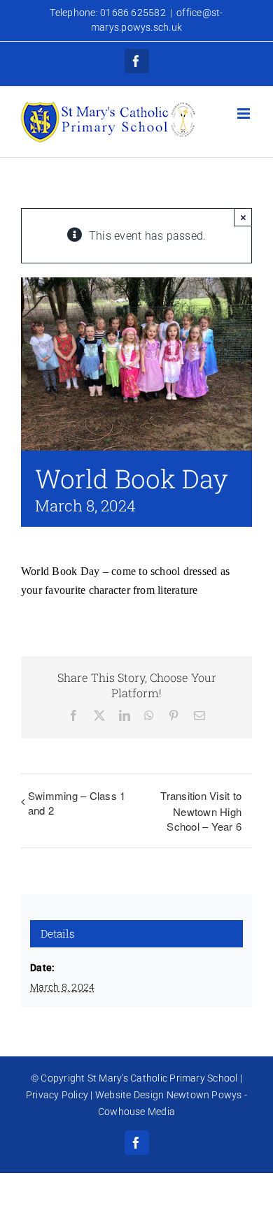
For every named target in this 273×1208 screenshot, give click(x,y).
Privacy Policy (57, 1094)
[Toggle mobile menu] (244, 113)
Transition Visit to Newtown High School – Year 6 (200, 811)
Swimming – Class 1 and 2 (76, 802)
